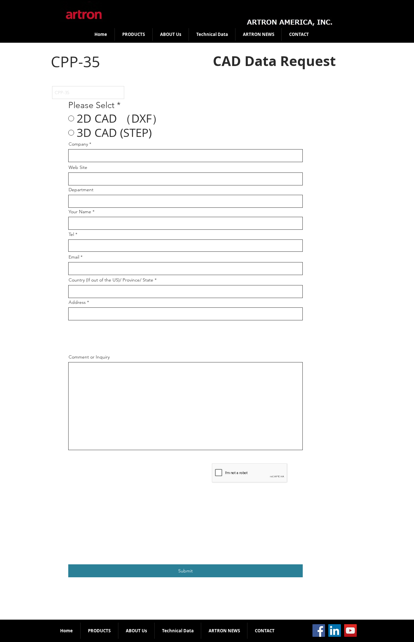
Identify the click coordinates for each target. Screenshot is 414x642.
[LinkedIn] (334, 630)
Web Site (78, 167)
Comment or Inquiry (89, 357)
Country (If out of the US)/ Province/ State (111, 280)
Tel (71, 234)
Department (81, 189)
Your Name (80, 211)
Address (77, 302)
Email (74, 257)
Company (78, 144)
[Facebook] (318, 630)
